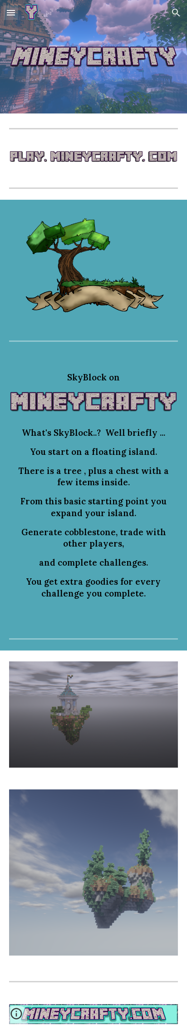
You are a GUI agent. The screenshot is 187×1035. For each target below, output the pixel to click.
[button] (11, 12)
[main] (93, 377)
